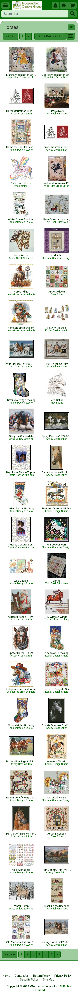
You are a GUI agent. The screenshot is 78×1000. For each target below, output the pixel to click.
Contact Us (22, 975)
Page (9, 36)
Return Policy (41, 975)
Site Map (48, 979)
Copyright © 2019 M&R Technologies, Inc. (32, 986)
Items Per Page (49, 36)
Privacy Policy (63, 975)
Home (6, 975)
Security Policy (29, 979)
